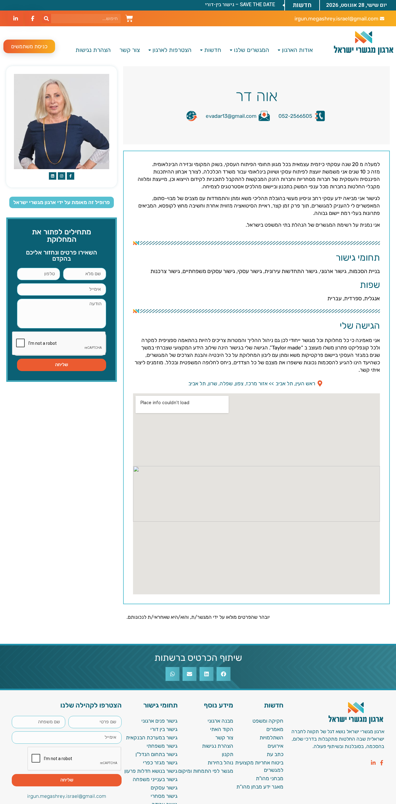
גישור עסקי (250, 271)
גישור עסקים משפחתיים (209, 271)
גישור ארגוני (333, 271)
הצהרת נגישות (93, 49)
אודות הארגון (297, 49)
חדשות (212, 49)
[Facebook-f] (381, 762)
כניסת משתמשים (29, 46)
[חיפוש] (46, 18)
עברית (334, 298)
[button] (223, 674)
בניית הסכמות (364, 271)
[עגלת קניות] (129, 17)
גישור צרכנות (165, 271)
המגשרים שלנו (251, 49)
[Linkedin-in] (373, 762)
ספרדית (353, 298)
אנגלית (372, 298)
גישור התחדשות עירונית (291, 271)
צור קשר (129, 49)
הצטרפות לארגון (172, 49)
